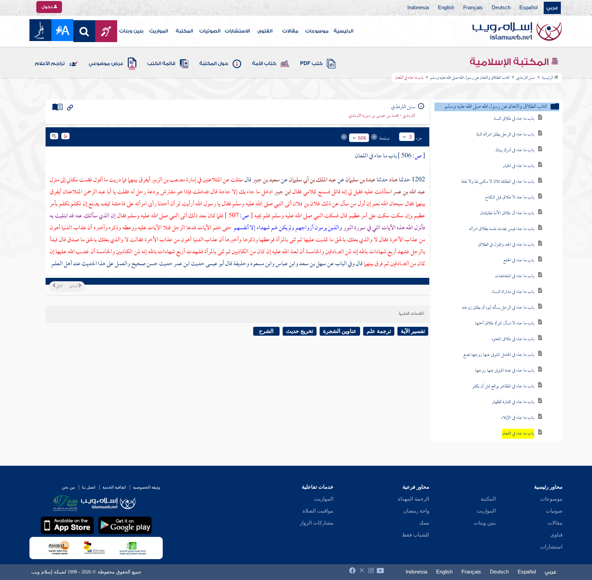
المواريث (158, 31)
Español (528, 8)
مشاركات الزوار (316, 523)
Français (473, 8)
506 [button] (362, 138)
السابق (73, 286)
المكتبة (184, 31)
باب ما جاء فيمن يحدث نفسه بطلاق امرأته (501, 229)
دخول (47, 6)
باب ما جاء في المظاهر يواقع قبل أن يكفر (503, 386)
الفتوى (264, 31)
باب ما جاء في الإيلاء (517, 418)
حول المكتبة (213, 63)
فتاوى (556, 535)
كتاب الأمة (264, 63)
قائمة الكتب (161, 63)
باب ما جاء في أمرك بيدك (514, 150)
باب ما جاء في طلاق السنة (514, 119)
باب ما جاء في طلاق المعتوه (513, 339)
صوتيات (554, 511)
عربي (552, 8)
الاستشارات (237, 31)
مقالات (290, 31)
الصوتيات (209, 31)
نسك (424, 523)
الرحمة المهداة (413, 499)
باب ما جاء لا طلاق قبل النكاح (509, 198)
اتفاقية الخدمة (114, 487)
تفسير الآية (413, 331)
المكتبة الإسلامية (510, 61)
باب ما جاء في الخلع (518, 261)
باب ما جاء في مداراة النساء (513, 292)
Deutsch (501, 8)
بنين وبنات (131, 31)
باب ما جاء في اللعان (518, 434)
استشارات (551, 547)
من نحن (68, 487)
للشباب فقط (415, 535)
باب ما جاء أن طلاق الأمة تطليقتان (507, 213)
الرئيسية (343, 31)
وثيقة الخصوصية (146, 487)
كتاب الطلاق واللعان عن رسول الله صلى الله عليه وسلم (469, 78)
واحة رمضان (416, 511)
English (446, 8)
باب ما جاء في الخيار (518, 166)
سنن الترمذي (525, 78)
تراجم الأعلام (50, 63)
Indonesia (418, 8)
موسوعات (317, 31)
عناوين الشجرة (340, 331)
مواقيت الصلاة (318, 511)
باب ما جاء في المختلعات (514, 276)
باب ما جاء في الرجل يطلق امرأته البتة (505, 135)
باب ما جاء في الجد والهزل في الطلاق (506, 245)
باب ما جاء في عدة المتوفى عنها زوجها (504, 371)
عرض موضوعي (106, 63)
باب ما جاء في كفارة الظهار (513, 402)
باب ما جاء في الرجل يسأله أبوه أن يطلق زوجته (498, 308)
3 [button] (410, 137)
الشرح (266, 331)
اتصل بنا (88, 487)
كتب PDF (311, 63)
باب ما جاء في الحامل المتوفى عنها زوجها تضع (498, 355)
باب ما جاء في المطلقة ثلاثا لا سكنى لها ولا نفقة (497, 182)
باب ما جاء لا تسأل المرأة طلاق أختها (504, 323)
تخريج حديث (299, 331)
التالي (59, 286)
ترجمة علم (379, 331)
